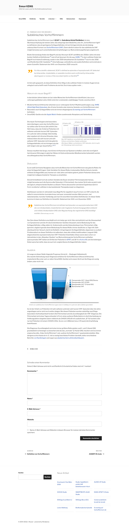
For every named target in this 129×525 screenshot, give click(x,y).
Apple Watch (51, 114)
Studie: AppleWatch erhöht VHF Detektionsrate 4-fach (83, 484)
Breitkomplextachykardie (84, 507)
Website (30, 420)
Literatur (51, 19)
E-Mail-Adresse (34, 409)
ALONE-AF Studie (100, 482)
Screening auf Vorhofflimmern (84, 110)
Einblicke (33, 19)
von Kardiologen (40, 338)
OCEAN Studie (62, 492)
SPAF (69, 240)
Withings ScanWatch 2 (64, 500)
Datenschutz (71, 19)
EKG (61, 19)
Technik (42, 19)
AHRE (77, 57)
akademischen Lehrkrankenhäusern (70, 338)
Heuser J (48, 32)
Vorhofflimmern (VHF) (55, 47)
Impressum (82, 19)
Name (30, 399)
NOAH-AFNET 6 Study (101, 492)
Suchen (20, 473)
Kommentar (32, 371)
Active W (83, 240)
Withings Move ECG (82, 500)
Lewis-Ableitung (62, 507)
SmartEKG (26, 6)
